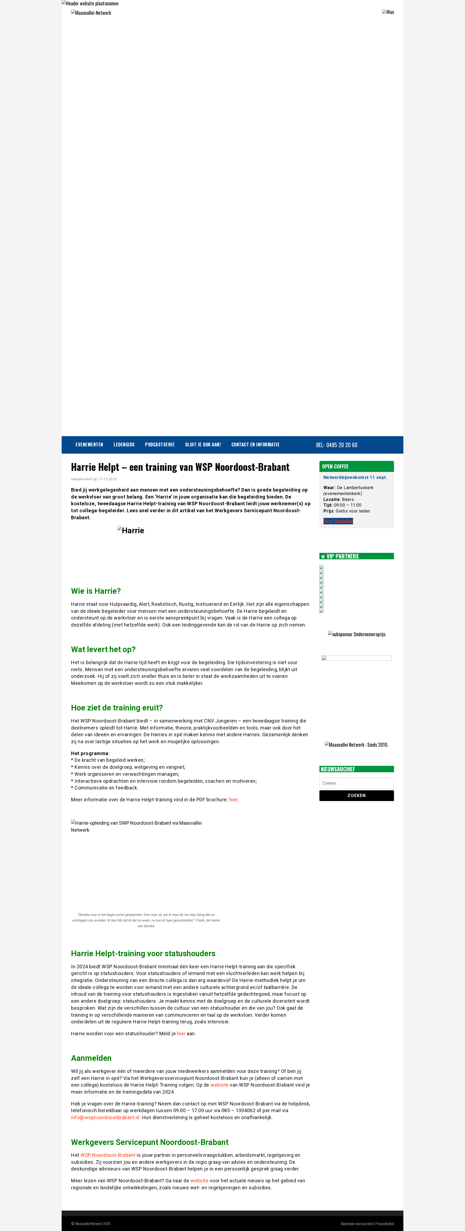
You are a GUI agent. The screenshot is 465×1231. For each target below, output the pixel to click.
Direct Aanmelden (338, 521)
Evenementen (89, 444)
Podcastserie (160, 444)
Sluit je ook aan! (203, 444)
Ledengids (124, 444)
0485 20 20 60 (341, 445)
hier (233, 799)
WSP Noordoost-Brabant (108, 1155)
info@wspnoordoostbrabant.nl (105, 1117)
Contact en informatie (255, 444)
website (219, 1085)
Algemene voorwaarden (357, 1223)
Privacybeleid (384, 1223)
